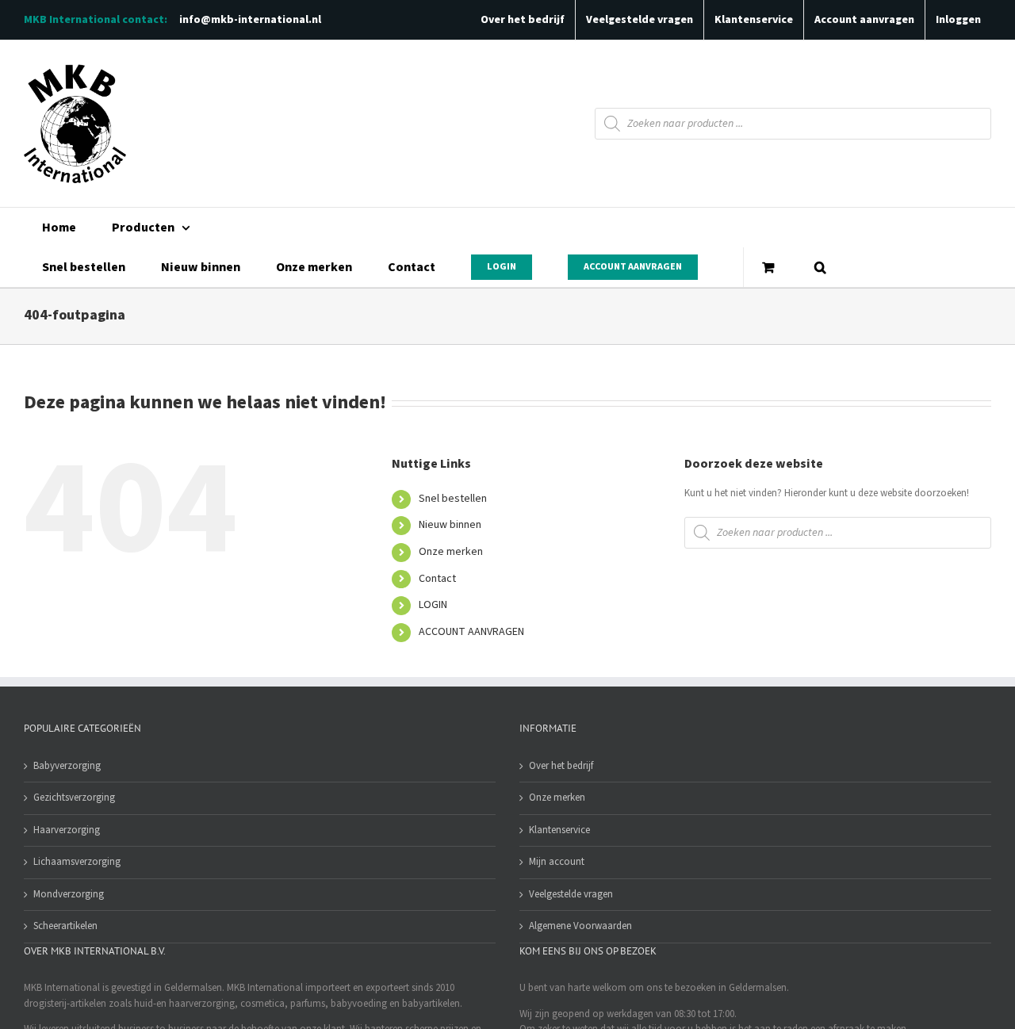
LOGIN (433, 605)
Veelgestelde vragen (571, 894)
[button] (820, 267)
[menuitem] (59, 227)
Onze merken (451, 552)
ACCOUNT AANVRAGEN (471, 632)
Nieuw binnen (450, 525)
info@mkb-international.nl (250, 20)
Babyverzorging (67, 766)
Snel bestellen (453, 499)
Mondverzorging (68, 894)
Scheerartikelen (65, 926)
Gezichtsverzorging (74, 797)
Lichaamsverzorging (77, 862)
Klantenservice (559, 830)
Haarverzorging (66, 830)
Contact (437, 579)
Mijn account (556, 862)
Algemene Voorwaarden (580, 926)
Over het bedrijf (561, 766)
